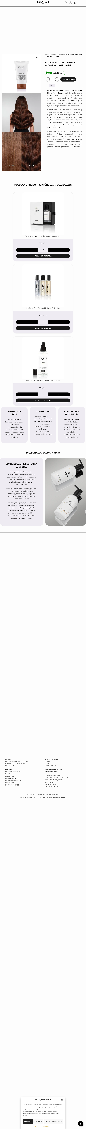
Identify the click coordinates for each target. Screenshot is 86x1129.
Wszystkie (61, 55)
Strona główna (51, 55)
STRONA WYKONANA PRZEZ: (43, 798)
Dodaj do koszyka (68, 79)
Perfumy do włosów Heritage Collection (43, 308)
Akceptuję (28, 1121)
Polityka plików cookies (42, 1126)
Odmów (39, 1121)
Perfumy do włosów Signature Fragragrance (43, 236)
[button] (62, 1100)
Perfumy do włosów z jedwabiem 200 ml (43, 380)
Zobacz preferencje (53, 1121)
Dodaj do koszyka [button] (43, 256)
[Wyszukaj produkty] (66, 2)
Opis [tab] (51, 85)
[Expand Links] (80, 1123)
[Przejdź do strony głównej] (43, 2)
